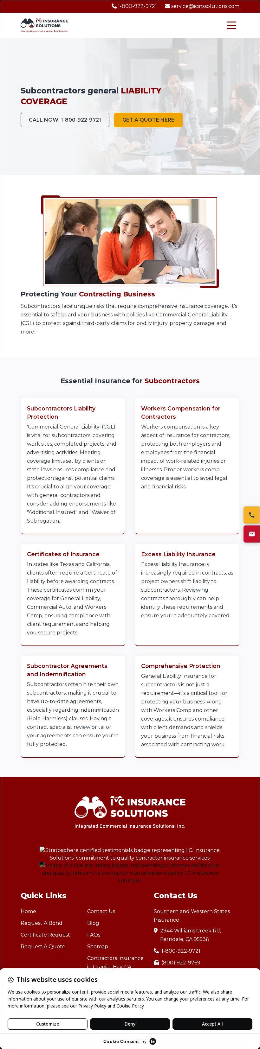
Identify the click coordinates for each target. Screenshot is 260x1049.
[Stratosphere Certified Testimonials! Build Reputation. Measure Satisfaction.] (130, 854)
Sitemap (97, 947)
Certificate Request (45, 935)
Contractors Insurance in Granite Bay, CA (115, 962)
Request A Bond (41, 923)
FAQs (93, 935)
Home (28, 911)
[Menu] (231, 25)
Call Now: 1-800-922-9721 (65, 120)
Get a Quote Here (148, 120)
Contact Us (101, 911)
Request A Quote (43, 947)
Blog (93, 923)
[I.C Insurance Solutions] (44, 25)
